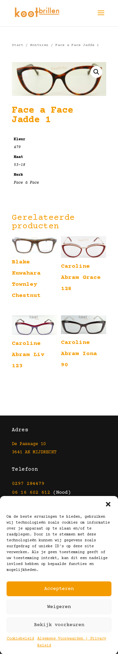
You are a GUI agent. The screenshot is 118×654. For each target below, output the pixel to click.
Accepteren (59, 589)
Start (17, 45)
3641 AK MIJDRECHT (34, 452)
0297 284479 (28, 483)
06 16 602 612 (31, 492)
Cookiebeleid (20, 639)
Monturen (39, 45)
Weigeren (59, 607)
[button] (108, 504)
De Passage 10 (29, 444)
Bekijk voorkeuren (59, 625)
